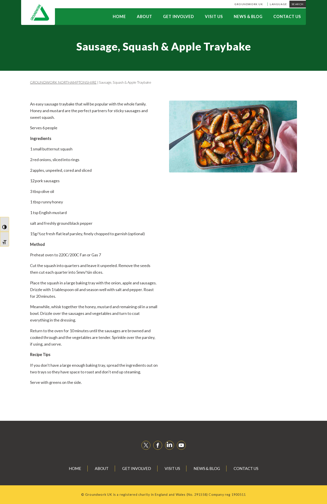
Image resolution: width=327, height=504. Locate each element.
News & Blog (248, 16)
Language (278, 4)
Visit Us (214, 16)
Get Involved (178, 16)
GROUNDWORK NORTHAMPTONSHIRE (63, 82)
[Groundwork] (38, 12)
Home (119, 16)
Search (298, 4)
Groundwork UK (248, 4)
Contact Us (287, 16)
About (144, 16)
